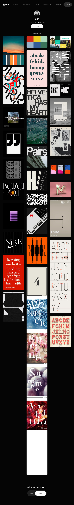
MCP (37, 4)
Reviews (58, 4)
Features (15, 4)
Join (31, 493)
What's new (47, 4)
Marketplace (27, 4)
